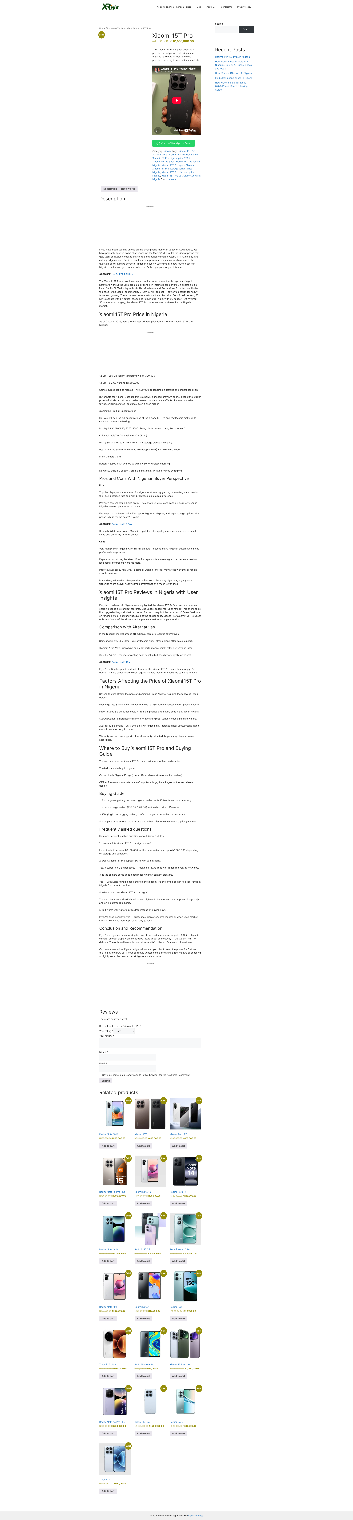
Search (219, 23)
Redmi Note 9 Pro (122, 524)
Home (102, 28)
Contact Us (226, 7)
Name (103, 1052)
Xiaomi (130, 28)
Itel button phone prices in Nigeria (233, 78)
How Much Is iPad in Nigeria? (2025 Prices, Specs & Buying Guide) (231, 86)
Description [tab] (110, 188)
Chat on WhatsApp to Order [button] (176, 143)
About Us (211, 7)
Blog (199, 7)
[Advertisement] (150, 227)
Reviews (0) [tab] (128, 188)
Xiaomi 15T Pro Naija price (183, 154)
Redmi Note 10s (121, 662)
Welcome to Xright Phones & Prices (174, 7)
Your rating (106, 1031)
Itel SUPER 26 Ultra (122, 274)
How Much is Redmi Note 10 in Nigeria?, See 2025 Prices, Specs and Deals (233, 65)
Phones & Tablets (116, 28)
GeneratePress (195, 1515)
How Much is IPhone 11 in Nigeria (233, 73)
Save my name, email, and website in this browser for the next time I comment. (146, 1075)
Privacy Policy (244, 7)
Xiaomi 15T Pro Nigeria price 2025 (171, 158)
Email (103, 1063)
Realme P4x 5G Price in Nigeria (232, 56)
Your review (106, 1035)
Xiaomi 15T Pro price (163, 161)
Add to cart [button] (108, 1146)
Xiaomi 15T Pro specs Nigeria (178, 165)
